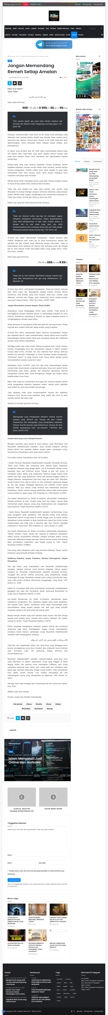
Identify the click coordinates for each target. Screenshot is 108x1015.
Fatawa (53, 28)
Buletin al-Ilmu (36, 1011)
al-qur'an (68, 979)
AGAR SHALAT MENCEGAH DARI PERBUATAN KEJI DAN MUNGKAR (15, 920)
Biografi (41, 28)
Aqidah (33, 28)
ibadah (65, 986)
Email (10, 863)
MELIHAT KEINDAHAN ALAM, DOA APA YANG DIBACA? (58, 945)
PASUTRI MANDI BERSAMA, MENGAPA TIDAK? (36, 919)
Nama (10, 855)
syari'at (72, 997)
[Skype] (10, 83)
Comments (98, 161)
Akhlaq (21, 28)
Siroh (51, 35)
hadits (39, 704)
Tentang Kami (87, 4)
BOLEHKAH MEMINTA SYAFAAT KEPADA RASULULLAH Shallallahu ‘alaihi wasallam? (36, 947)
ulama (58, 1000)
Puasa (58, 993)
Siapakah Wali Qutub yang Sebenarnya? (94, 212)
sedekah (39, 709)
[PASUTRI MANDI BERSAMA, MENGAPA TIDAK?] (38, 910)
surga (50, 709)
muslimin (72, 990)
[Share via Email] (15, 83)
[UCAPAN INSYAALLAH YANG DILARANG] (17, 935)
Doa (47, 28)
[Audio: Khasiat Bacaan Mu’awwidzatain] (82, 238)
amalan (59, 982)
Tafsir (74, 35)
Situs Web (42, 863)
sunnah (59, 997)
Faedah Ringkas (63, 28)
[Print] (20, 83)
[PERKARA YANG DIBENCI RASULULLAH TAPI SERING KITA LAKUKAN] (59, 910)
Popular (77, 161)
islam (59, 704)
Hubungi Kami (98, 4)
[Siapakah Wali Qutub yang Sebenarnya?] (82, 213)
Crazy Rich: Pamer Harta (94, 225)
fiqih (71, 982)
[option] (37, 760)
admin (13, 730)
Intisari (15, 35)
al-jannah (18, 704)
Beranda (77, 4)
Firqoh (78, 28)
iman (49, 704)
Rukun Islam (60, 35)
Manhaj (38, 35)
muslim (65, 990)
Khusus (31, 35)
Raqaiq (45, 35)
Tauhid (80, 35)
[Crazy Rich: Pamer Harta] (82, 227)
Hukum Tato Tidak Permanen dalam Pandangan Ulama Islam (94, 195)
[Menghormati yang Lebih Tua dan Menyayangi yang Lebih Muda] (82, 170)
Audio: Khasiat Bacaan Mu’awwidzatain (94, 238)
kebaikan (26, 709)
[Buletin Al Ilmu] (54, 16)
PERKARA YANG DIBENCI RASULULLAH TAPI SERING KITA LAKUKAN (52, 4)
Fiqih (72, 28)
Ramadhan (66, 993)
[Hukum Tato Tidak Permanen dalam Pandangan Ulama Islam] (82, 193)
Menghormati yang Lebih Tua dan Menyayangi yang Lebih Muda (94, 174)
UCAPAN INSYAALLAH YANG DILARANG (15, 944)
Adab (15, 28)
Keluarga (22, 35)
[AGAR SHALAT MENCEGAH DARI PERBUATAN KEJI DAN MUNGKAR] (17, 910)
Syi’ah (68, 35)
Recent (87, 161)
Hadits (7, 35)
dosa (30, 704)
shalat (74, 993)
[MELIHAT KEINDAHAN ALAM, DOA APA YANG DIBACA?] (59, 935)
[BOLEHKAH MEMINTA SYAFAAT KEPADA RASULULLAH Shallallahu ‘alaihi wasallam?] (38, 935)
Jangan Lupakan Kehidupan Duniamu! (26, 760)
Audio (27, 28)
